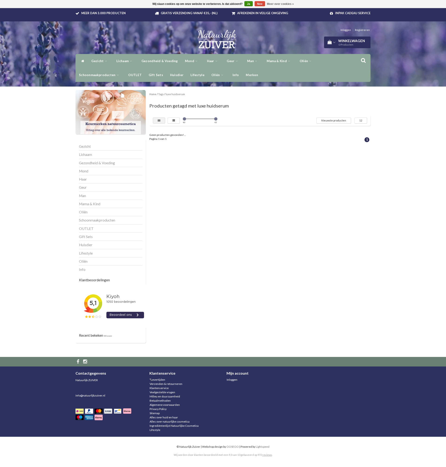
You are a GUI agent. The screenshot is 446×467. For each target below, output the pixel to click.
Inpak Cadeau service (353, 13)
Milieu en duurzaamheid (165, 396)
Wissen (108, 335)
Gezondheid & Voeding (159, 61)
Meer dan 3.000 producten (103, 13)
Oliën (304, 61)
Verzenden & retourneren (166, 384)
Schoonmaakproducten (97, 75)
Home (152, 94)
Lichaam (122, 61)
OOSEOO (232, 446)
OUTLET (135, 75)
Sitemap (155, 413)
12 (360, 120)
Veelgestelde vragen (162, 392)
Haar (211, 61)
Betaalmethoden (160, 400)
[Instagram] (85, 361)
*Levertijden (157, 379)
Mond (190, 61)
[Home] (81, 61)
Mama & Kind (277, 61)
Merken (252, 75)
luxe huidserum (175, 94)
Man (251, 61)
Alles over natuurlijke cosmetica (170, 421)
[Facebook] (78, 361)
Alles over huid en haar (164, 417)
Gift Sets (156, 75)
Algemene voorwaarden (165, 405)
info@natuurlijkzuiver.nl (90, 395)
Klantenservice (159, 388)
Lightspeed (262, 446)
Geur (231, 61)
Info (236, 75)
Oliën (216, 75)
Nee (259, 4)
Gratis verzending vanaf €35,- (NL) (189, 13)
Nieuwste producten (333, 120)
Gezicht (97, 61)
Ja (248, 4)
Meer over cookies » (280, 4)
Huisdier (177, 75)
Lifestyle (197, 75)
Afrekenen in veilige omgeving (262, 13)
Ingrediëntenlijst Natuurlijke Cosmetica (174, 425)
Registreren (362, 29)
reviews (267, 454)
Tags (161, 94)
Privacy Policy (158, 409)
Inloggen (346, 29)
